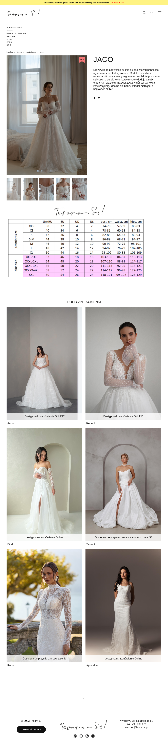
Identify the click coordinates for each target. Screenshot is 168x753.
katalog (10, 52)
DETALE (10, 39)
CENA (9, 42)
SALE (9, 45)
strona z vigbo (84, 745)
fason (19, 52)
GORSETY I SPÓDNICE (17, 33)
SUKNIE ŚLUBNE (14, 27)
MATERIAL (11, 36)
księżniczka (31, 52)
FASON (10, 30)
